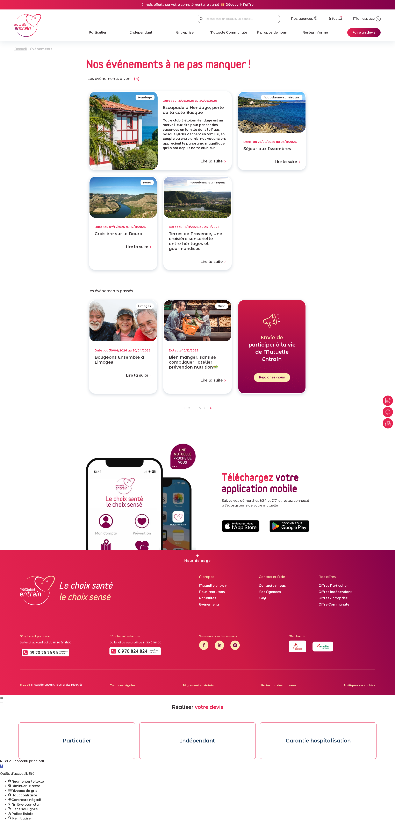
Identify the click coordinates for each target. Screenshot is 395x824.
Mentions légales (122, 685)
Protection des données (278, 685)
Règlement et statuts (198, 685)
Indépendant (141, 32)
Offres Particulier (333, 586)
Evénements (209, 604)
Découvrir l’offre (239, 5)
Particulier (98, 32)
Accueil (20, 49)
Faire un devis (363, 32)
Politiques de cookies (359, 685)
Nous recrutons (212, 592)
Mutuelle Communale (228, 32)
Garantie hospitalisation (318, 741)
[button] (1, 766)
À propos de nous (272, 32)
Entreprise (185, 32)
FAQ (262, 598)
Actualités (207, 598)
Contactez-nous (272, 586)
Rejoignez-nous (272, 377)
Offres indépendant (335, 592)
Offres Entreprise (333, 598)
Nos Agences (270, 592)
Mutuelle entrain (213, 586)
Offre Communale (333, 604)
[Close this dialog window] (1, 698)
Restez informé (315, 32)
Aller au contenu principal (22, 761)
